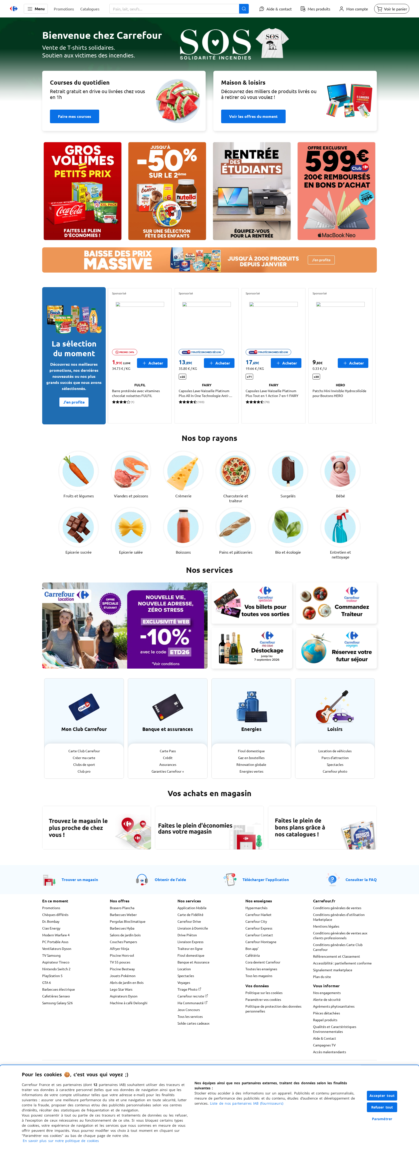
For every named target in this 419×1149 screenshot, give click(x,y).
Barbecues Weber (123, 914)
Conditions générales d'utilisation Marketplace (339, 917)
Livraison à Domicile (192, 928)
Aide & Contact (324, 1038)
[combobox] (179, 9)
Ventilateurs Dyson (56, 948)
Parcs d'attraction (335, 757)
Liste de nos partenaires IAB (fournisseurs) (246, 1103)
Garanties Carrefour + (168, 771)
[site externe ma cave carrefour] (251, 648)
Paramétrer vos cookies (263, 999)
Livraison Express (190, 941)
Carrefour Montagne (260, 941)
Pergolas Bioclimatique (127, 921)
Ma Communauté (190, 1003)
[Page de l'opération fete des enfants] (167, 191)
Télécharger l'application (265, 879)
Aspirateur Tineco (55, 962)
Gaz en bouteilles (251, 757)
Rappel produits (325, 1020)
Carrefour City (256, 921)
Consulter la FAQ (361, 879)
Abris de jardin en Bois (127, 982)
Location (184, 969)
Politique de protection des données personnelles (273, 1008)
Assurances (167, 764)
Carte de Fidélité (190, 914)
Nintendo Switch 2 (56, 969)
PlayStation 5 (52, 975)
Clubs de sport (84, 764)
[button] (36, 9)
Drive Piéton (187, 935)
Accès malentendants (329, 1052)
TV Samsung (51, 955)
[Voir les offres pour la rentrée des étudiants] (251, 191)
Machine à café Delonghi (128, 1003)
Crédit (168, 757)
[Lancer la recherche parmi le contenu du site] (244, 8)
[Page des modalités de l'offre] (336, 191)
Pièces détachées (326, 1013)
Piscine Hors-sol (122, 955)
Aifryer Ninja (119, 948)
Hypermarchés (256, 908)
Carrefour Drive (189, 921)
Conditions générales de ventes (337, 908)
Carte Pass (168, 751)
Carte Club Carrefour (84, 751)
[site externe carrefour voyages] (336, 648)
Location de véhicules (335, 751)
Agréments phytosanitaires (334, 1006)
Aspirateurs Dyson (123, 996)
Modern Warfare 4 (56, 935)
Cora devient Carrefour (262, 962)
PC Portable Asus (55, 941)
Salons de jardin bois (125, 935)
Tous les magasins (258, 975)
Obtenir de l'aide (170, 879)
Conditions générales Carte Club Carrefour (338, 947)
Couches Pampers (123, 941)
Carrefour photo (335, 771)
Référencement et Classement (336, 956)
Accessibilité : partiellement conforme (342, 963)
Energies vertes (251, 771)
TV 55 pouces (120, 962)
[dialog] (209, 1107)
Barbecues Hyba (122, 928)
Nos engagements (327, 992)
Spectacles (335, 764)
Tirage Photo (187, 989)
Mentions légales (326, 926)
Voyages (183, 982)
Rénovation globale (251, 764)
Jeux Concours (188, 1009)
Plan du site (322, 976)
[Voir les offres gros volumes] (82, 191)
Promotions (51, 908)
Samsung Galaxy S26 (57, 1003)
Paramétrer (382, 1119)
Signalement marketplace (332, 970)
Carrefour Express (258, 928)
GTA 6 (46, 982)
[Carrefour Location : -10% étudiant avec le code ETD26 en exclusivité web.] (125, 626)
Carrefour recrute (191, 996)
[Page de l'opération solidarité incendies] (209, 62)
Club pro (84, 771)
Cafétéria (252, 955)
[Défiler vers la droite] (365, 356)
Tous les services (190, 1016)
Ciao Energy (51, 928)
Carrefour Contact (259, 935)
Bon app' (251, 948)
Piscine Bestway (122, 969)
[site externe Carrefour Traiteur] (336, 603)
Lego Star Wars (121, 989)
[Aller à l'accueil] (14, 9)
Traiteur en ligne (190, 948)
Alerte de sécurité (327, 999)
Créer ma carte (84, 757)
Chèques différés (55, 914)
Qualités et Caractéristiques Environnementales (334, 1029)
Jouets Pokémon (123, 975)
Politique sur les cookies (263, 992)
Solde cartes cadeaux (193, 1023)
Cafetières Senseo (56, 996)
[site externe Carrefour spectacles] (251, 603)
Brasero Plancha (122, 908)
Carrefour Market (258, 914)
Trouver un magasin (80, 879)
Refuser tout (382, 1107)
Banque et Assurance (193, 962)
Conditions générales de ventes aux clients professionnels (340, 935)
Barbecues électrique (58, 989)
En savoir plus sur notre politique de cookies (61, 1140)
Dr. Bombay (50, 921)
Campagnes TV (324, 1045)
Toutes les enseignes (261, 969)
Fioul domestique (251, 751)
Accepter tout (382, 1095)
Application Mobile (192, 908)
